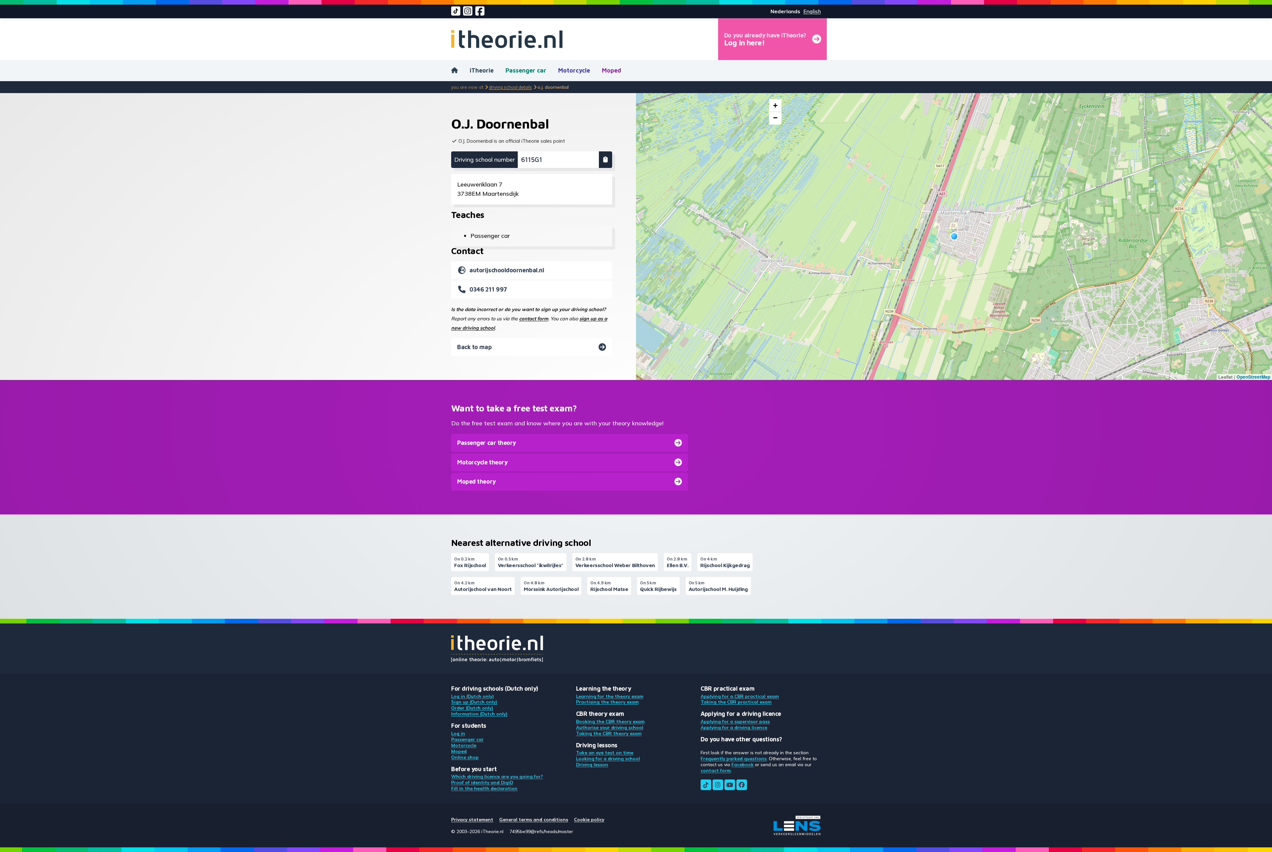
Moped (611, 70)
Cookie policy (589, 819)
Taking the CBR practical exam (736, 702)
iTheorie (482, 70)
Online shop (465, 757)
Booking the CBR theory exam (610, 721)
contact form (533, 319)
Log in (458, 733)
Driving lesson (592, 764)
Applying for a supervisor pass (735, 721)
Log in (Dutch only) (472, 696)
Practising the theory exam (607, 702)
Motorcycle (574, 70)
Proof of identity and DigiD (482, 782)
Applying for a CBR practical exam (740, 696)
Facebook (742, 764)
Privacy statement (472, 819)
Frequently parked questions (734, 758)
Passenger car (525, 70)
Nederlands (785, 11)
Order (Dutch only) (472, 708)
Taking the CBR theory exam (609, 733)
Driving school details (510, 87)
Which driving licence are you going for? (497, 776)
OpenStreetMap (1253, 377)
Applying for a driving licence (734, 727)
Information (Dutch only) (479, 714)
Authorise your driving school (609, 727)
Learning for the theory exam (609, 696)
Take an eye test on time (604, 752)
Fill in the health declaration (484, 788)
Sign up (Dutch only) (474, 702)
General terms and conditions (533, 819)
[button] (954, 236)
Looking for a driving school (608, 758)
